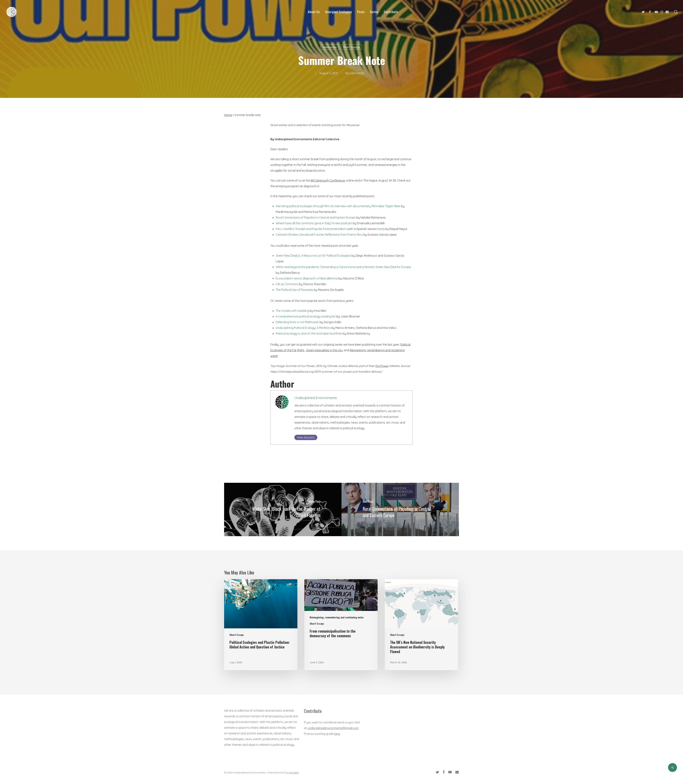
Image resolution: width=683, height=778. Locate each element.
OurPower (381, 366)
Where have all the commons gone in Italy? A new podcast (314, 223)
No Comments (354, 73)
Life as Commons (287, 284)
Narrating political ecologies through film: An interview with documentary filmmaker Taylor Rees (338, 206)
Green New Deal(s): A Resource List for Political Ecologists (313, 255)
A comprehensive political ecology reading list (306, 316)
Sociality (294, 772)
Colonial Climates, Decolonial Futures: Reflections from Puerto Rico (319, 234)
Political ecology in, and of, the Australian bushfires (309, 333)
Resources (330, 47)
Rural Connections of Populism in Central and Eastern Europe (316, 217)
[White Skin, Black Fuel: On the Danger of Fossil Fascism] (283, 509)
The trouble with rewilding (292, 310)
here (380, 229)
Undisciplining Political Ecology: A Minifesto (303, 328)
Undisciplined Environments (315, 398)
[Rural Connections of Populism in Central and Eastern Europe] (400, 509)
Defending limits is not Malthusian (297, 322)
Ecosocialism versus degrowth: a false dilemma (307, 278)
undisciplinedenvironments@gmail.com (333, 728)
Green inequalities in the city (324, 350)
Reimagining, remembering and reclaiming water (337, 617)
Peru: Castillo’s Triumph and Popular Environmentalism (311, 229)
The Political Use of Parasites (294, 289)
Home (228, 115)
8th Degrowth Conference (328, 180)
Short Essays (351, 47)
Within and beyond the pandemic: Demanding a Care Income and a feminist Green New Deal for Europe (343, 267)
